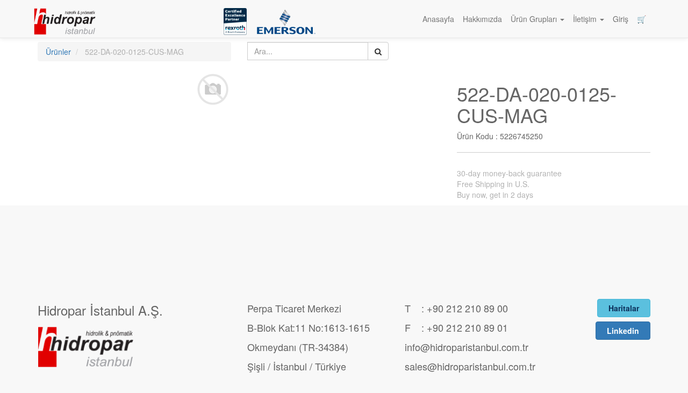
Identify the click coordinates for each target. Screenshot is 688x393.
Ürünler (58, 51)
